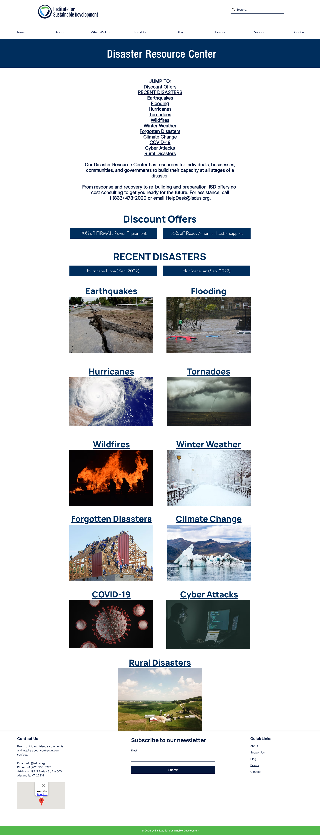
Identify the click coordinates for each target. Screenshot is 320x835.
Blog (253, 759)
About (254, 746)
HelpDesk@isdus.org (188, 198)
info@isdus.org (35, 763)
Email (134, 750)
